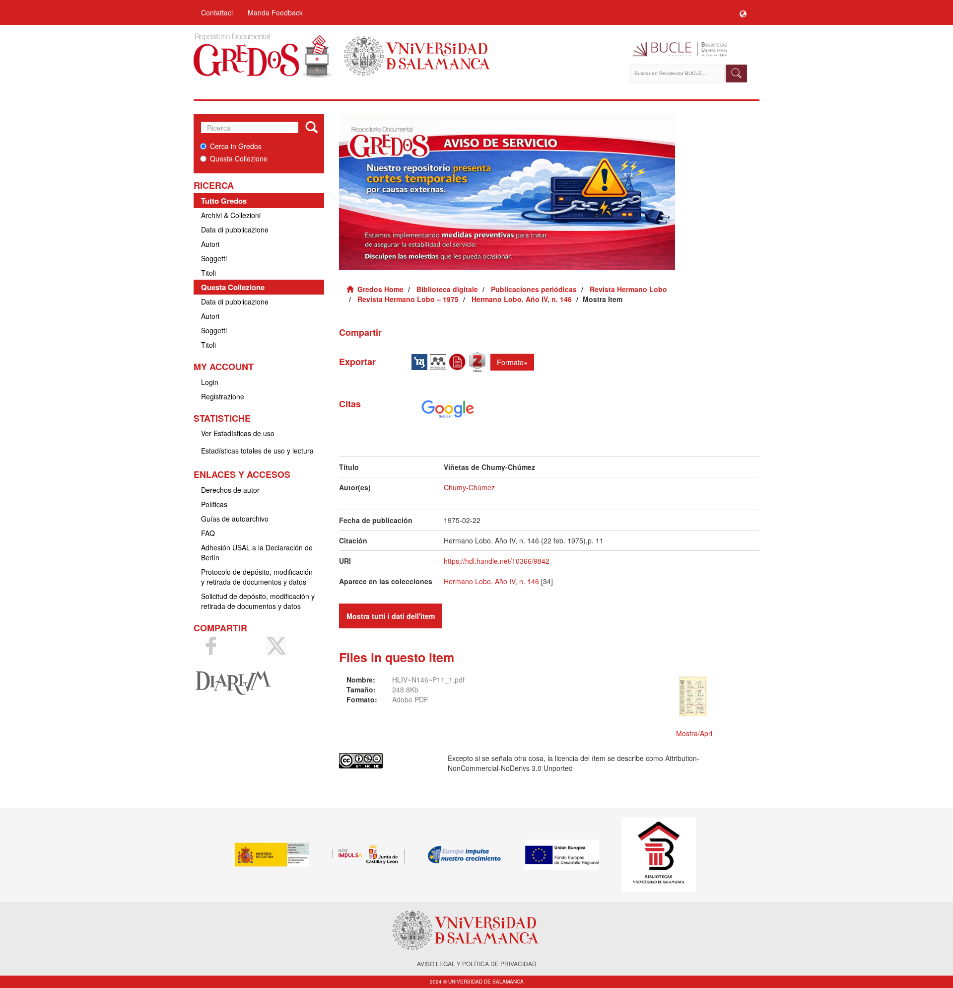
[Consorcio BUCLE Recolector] (688, 50)
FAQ (208, 533)
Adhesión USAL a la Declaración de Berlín (257, 552)
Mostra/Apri (694, 733)
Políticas (214, 504)
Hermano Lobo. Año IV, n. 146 (522, 299)
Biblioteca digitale (447, 289)
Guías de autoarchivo (235, 519)
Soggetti (214, 258)
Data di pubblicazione (235, 229)
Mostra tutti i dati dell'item (390, 616)
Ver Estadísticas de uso (237, 433)
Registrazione (222, 396)
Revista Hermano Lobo (628, 289)
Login (209, 382)
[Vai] (311, 127)
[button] (743, 12)
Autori (210, 244)
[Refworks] (459, 361)
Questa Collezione (239, 158)
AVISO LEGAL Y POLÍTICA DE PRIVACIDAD (477, 963)
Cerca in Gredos (236, 146)
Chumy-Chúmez (469, 487)
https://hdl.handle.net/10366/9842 (496, 561)
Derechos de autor (230, 490)
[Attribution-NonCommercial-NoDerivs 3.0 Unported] (386, 760)
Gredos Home (380, 289)
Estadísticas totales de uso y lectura (257, 451)
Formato (510, 362)
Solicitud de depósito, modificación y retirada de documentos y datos (258, 601)
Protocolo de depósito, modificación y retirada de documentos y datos (257, 577)
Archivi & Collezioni (231, 215)
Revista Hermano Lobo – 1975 (408, 299)
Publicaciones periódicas (534, 289)
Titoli (208, 273)
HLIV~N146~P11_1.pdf (428, 679)
